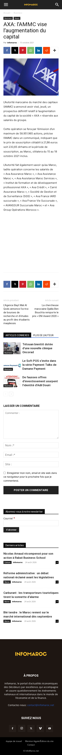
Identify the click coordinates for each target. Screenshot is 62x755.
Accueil (6, 12)
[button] (5, 4)
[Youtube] (49, 728)
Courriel (9, 518)
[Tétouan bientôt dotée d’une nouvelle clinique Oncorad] (12, 348)
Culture (7, 562)
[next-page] (11, 394)
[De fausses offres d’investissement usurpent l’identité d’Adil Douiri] (12, 381)
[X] (14, 50)
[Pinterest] (22, 50)
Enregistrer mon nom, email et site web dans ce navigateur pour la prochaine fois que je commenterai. (30, 476)
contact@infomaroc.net (40, 705)
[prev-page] (5, 394)
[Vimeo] (40, 728)
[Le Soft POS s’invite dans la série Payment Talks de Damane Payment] (12, 365)
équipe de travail (14, 741)
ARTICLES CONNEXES (17, 335)
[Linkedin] (38, 50)
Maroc (7, 582)
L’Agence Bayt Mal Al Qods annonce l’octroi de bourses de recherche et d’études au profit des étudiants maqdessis (16, 314)
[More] (54, 50)
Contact (31, 744)
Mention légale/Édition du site (39, 741)
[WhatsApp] (30, 50)
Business (18, 12)
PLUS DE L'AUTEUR (43, 335)
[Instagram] (21, 728)
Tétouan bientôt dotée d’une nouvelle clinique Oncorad (37, 348)
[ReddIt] (46, 50)
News (17, 18)
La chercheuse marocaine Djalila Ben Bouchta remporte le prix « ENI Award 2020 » (45, 311)
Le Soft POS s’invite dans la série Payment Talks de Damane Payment (39, 364)
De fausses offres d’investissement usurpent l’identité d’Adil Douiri (40, 381)
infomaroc (12, 42)
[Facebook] (6, 50)
